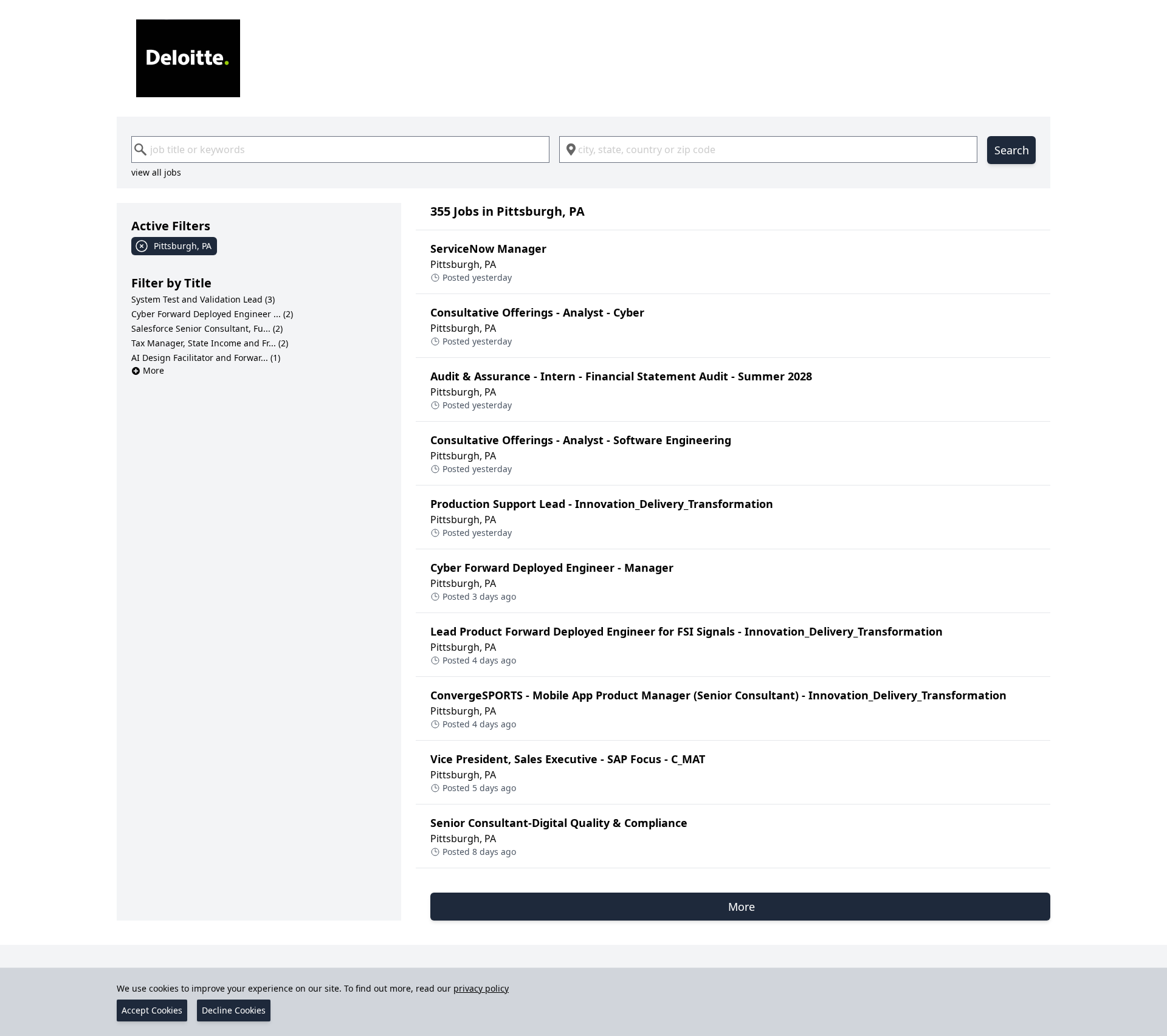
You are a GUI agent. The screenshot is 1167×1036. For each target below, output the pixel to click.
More (153, 370)
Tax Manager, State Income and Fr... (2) (209, 343)
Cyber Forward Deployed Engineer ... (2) (212, 314)
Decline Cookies (234, 1010)
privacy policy (481, 988)
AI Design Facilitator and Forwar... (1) (205, 357)
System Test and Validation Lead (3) (203, 299)
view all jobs (156, 172)
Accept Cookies (152, 1010)
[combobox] (340, 149)
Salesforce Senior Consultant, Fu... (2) (207, 328)
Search (1011, 150)
